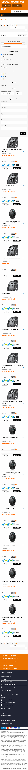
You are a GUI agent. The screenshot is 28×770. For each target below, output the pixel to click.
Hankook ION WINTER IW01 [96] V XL (12, 581)
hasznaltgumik (12, 2)
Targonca (5, 67)
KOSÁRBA (17, 168)
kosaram (17, 5)
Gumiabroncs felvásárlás (10, 662)
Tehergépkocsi (6, 62)
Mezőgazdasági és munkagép (10, 64)
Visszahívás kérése (8, 681)
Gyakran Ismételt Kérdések (10, 668)
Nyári (5, 73)
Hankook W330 (6, 293)
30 (5, 25)
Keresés (23, 133)
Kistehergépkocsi (7, 59)
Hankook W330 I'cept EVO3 (10, 329)
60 (8, 25)
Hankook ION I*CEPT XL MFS (10, 437)
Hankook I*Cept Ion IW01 (9, 509)
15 (1, 25)
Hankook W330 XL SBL (8, 185)
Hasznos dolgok (7, 665)
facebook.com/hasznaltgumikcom (11, 687)
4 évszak (6, 78)
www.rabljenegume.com (7, 723)
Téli (5, 76)
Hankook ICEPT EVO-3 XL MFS (11, 258)
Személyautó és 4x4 (8, 54)
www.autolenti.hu (5, 718)
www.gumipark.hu (5, 713)
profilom (7, 5)
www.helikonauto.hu (6, 715)
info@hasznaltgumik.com (9, 684)
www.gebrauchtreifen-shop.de (8, 720)
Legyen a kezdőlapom (9, 655)
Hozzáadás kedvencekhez (10, 658)
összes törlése (22, 35)
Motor (4, 56)
